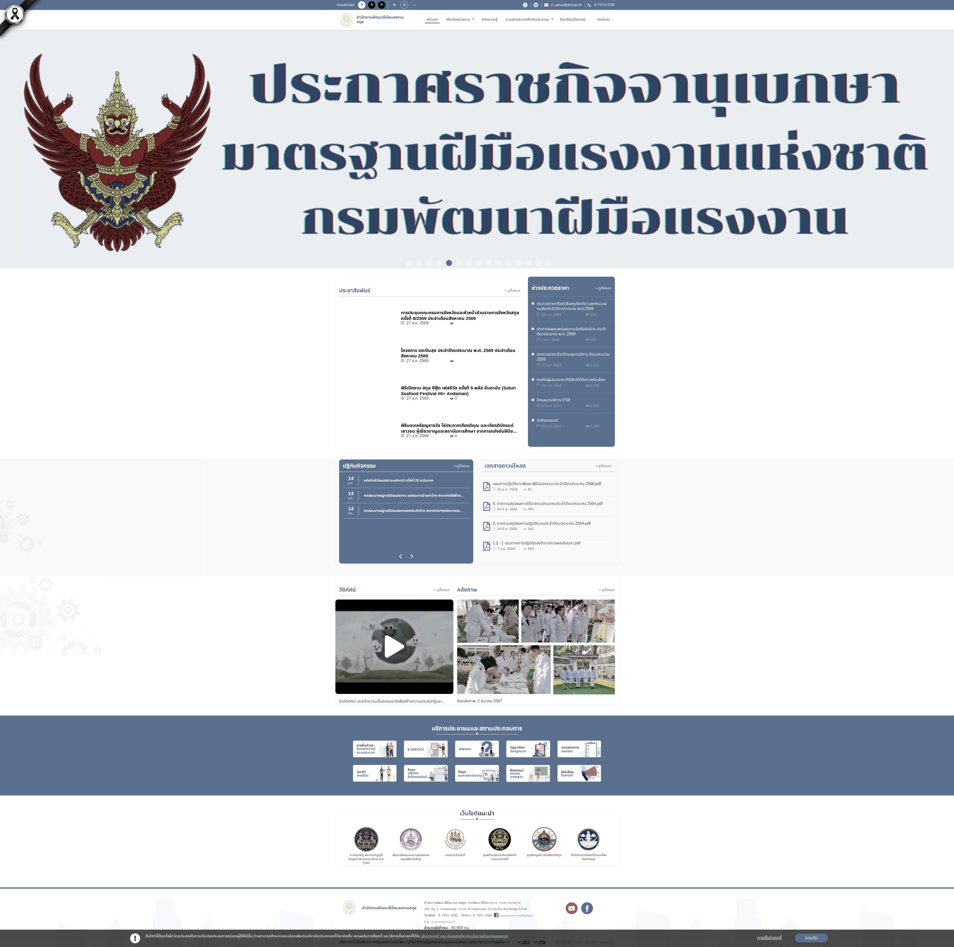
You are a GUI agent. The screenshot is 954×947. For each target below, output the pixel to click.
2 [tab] (417, 263)
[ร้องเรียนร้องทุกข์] (579, 773)
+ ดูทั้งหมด (512, 290)
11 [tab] (506, 263)
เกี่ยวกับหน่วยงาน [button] (458, 19)
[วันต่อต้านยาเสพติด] (477, 149)
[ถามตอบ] (477, 749)
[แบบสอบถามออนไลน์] (579, 749)
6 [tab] (457, 263)
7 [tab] (467, 263)
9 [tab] (486, 263)
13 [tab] (526, 263)
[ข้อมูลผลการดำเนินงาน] (477, 773)
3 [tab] (427, 263)
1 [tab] (407, 263)
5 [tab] (447, 263)
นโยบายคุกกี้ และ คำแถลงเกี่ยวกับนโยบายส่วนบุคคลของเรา (464, 936)
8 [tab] (477, 263)
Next (903, 149)
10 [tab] (496, 263)
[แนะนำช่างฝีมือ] (374, 773)
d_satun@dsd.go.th (566, 4)
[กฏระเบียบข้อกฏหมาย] (528, 749)
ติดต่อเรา (603, 19)
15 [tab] (546, 263)
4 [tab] (437, 263)
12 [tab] (516, 263)
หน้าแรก (433, 19)
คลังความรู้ (489, 19)
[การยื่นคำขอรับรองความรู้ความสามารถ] (374, 749)
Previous (50, 149)
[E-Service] (425, 749)
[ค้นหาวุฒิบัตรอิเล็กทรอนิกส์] (425, 773)
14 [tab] (536, 263)
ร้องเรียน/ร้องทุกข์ (573, 19)
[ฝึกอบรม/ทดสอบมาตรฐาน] (528, 773)
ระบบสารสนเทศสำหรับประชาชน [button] (528, 19)
